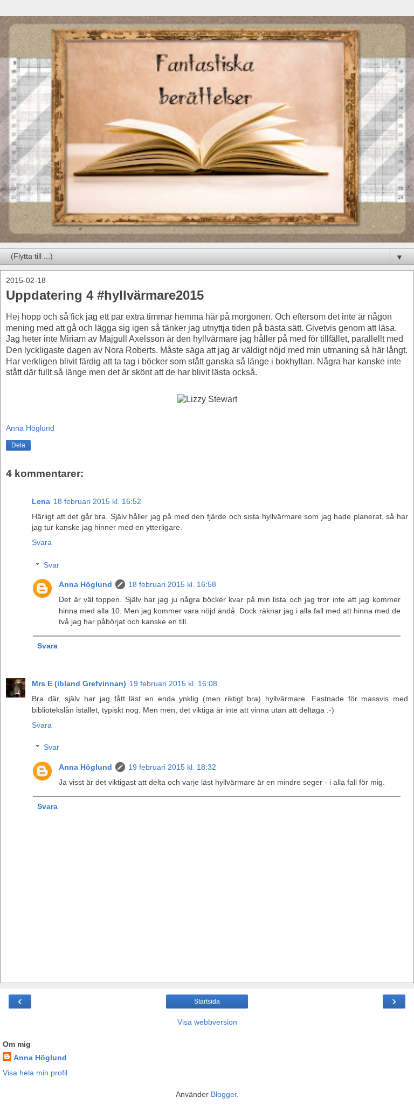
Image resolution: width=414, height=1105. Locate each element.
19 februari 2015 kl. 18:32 (172, 767)
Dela (18, 445)
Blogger (224, 1094)
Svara (42, 542)
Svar (51, 565)
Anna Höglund (85, 584)
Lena (41, 501)
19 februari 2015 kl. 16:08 (173, 683)
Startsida (207, 1001)
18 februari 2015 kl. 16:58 (172, 584)
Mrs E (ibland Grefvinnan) (79, 683)
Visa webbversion (207, 1022)
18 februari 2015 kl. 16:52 (97, 501)
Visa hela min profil (35, 1072)
